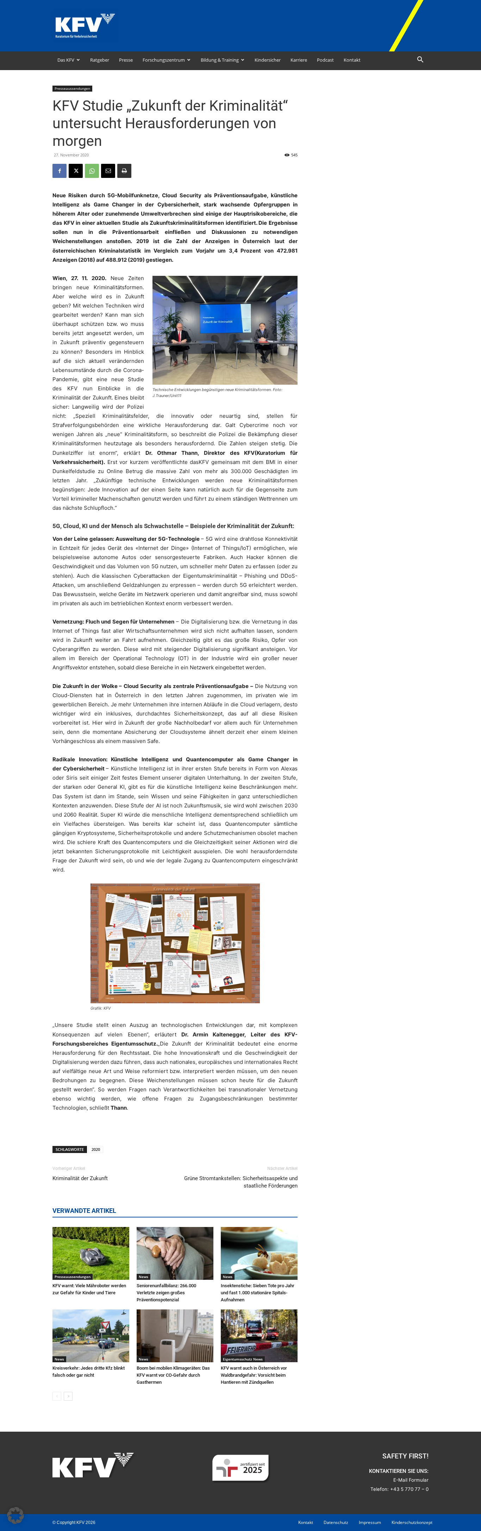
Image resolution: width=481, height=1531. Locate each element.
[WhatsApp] (92, 171)
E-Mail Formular (411, 1480)
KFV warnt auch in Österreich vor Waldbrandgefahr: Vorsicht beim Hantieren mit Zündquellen (254, 1375)
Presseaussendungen (72, 88)
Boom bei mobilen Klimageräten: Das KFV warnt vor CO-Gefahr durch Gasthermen (173, 1375)
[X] (76, 171)
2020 (96, 1149)
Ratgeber (99, 60)
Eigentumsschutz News (243, 1359)
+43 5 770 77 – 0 (409, 1489)
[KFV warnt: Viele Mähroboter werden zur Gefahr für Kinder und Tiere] (90, 1253)
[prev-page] (56, 1396)
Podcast (325, 60)
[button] (420, 60)
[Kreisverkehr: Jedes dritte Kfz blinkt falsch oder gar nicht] (90, 1335)
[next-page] (68, 1396)
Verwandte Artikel (84, 1210)
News (143, 1276)
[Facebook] (59, 171)
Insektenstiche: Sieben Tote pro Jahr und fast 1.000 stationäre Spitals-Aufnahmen (257, 1292)
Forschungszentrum (164, 60)
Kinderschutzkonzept (412, 1522)
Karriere (299, 60)
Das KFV (65, 60)
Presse (126, 60)
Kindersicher (268, 60)
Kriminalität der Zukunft (80, 1178)
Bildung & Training (220, 60)
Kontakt (352, 60)
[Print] (124, 171)
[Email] (108, 171)
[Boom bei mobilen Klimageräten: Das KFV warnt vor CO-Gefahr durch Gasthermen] (175, 1335)
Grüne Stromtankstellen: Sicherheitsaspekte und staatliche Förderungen (241, 1182)
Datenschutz (336, 1522)
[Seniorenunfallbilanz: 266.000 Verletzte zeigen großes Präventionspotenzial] (175, 1253)
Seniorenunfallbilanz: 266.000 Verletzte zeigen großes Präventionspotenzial (166, 1292)
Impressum (370, 1522)
